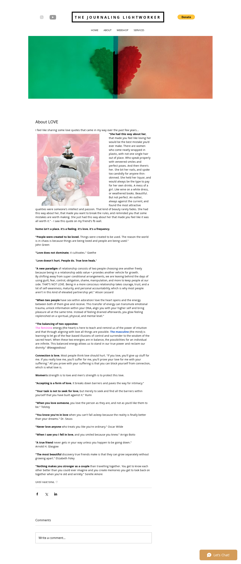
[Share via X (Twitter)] (46, 494)
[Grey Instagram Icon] (42, 17)
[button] (186, 17)
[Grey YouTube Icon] (53, 17)
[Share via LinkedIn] (55, 494)
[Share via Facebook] (37, 494)
